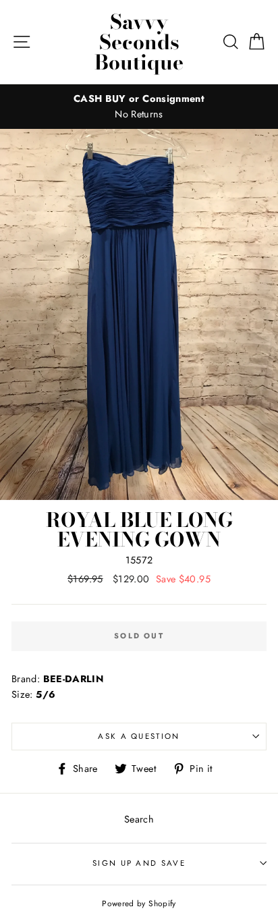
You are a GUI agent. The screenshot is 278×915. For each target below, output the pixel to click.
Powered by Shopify (139, 903)
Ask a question (138, 736)
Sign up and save (139, 863)
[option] (139, 106)
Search (139, 819)
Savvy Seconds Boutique (139, 42)
